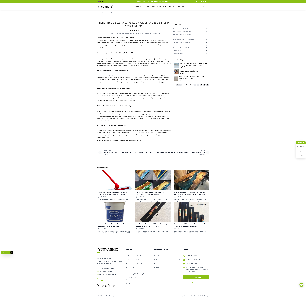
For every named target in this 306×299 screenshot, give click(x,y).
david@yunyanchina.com (193, 259)
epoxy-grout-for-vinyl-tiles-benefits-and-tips (116, 12)
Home (98, 12)
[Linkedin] (198, 2)
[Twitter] (203, 2)
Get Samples (196, 282)
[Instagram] (205, 2)
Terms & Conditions (191, 296)
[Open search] (199, 6)
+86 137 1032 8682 (191, 263)
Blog (103, 12)
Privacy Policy (179, 296)
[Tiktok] (208, 2)
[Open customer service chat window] (301, 284)
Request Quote (197, 277)
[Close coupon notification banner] (11, 252)
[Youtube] (201, 2)
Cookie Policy (204, 296)
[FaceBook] (196, 2)
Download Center (107, 280)
